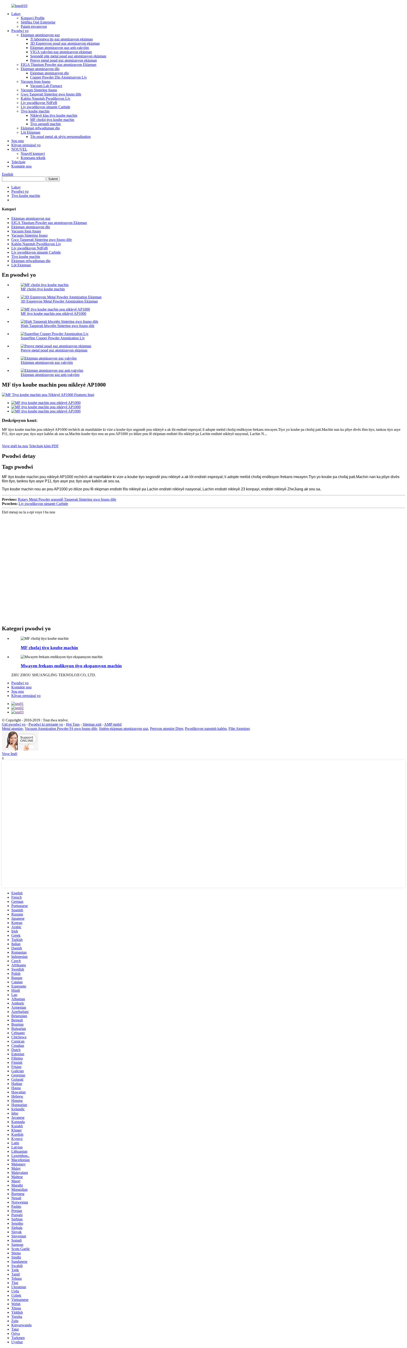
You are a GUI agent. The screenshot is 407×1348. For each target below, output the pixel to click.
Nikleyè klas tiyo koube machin (53, 115)
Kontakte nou (21, 166)
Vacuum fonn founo (35, 82)
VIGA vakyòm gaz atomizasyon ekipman (61, 52)
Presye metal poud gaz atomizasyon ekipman (63, 60)
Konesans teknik (33, 158)
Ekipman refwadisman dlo (40, 128)
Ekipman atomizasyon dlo (40, 69)
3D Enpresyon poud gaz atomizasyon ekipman (65, 43)
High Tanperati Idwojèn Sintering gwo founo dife (57, 326)
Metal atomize (12, 729)
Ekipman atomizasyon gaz (40, 35)
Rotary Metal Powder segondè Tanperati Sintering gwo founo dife (67, 499)
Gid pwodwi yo (13, 724)
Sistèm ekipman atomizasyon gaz (123, 729)
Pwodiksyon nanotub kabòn (206, 729)
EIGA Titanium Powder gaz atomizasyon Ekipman (58, 65)
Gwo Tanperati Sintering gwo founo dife (51, 94)
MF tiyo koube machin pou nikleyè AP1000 (53, 314)
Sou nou (17, 141)
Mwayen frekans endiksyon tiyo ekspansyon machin (71, 665)
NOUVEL (19, 149)
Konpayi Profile (33, 18)
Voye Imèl (9, 754)
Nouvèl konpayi (33, 154)
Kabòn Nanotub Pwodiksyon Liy (45, 98)
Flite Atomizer (238, 729)
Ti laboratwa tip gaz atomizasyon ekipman (61, 39)
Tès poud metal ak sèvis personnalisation (60, 137)
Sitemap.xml (92, 724)
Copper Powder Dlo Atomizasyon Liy (58, 77)
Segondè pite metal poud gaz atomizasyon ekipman (68, 56)
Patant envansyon (34, 26)
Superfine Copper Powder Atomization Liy (53, 338)
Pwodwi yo (19, 31)
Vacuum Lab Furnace (46, 86)
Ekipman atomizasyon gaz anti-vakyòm (59, 48)
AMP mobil (113, 724)
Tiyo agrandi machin (45, 124)
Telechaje (18, 162)
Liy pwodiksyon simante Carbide (45, 107)
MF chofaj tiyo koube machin (52, 120)
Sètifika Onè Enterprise (38, 22)
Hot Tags (73, 724)
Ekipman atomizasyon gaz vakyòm (47, 362)
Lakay (16, 14)
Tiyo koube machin (35, 111)
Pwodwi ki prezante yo (45, 724)
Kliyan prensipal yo (26, 145)
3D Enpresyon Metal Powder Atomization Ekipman (59, 301)
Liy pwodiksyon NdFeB (39, 103)
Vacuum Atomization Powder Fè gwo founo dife (61, 729)
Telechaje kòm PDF (44, 446)
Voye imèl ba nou (15, 446)
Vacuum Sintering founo (39, 90)
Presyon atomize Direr (166, 729)
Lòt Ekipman (30, 132)
